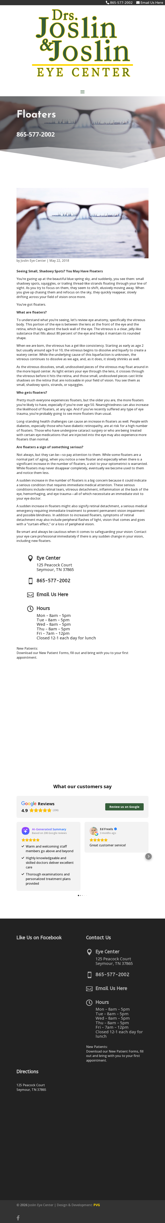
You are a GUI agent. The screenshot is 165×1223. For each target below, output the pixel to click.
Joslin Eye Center (33, 260)
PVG (97, 1205)
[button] (16, 856)
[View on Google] (94, 831)
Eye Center (49, 558)
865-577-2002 (35, 134)
